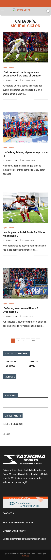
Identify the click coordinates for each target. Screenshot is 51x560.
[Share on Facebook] (23, 100)
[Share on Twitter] (26, 100)
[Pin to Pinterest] (29, 100)
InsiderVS (25, 556)
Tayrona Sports (12, 80)
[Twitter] (25, 3)
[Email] (29, 3)
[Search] (43, 11)
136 (33, 341)
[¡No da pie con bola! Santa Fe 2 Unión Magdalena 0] (25, 207)
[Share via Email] (32, 100)
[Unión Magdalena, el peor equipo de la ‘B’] (25, 127)
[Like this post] (19, 100)
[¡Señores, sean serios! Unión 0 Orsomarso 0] (25, 283)
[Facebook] (21, 3)
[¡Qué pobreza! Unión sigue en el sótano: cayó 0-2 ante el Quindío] (25, 47)
